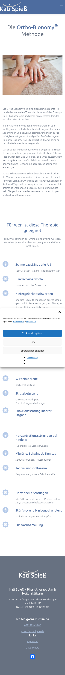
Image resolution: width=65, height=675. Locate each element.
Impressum (31, 321)
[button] (60, 312)
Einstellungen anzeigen (32, 350)
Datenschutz (18, 321)
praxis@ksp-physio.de (32, 631)
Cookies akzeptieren (32, 333)
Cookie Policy (32, 357)
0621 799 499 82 (32, 625)
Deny (32, 342)
